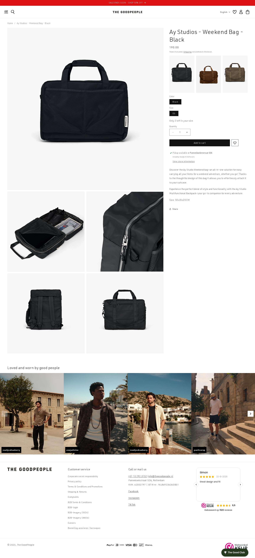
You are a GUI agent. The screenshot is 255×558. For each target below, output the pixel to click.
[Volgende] (251, 414)
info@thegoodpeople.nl (160, 476)
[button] (6, 12)
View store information (184, 161)
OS (174, 113)
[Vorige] (4, 414)
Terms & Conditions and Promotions (85, 486)
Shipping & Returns (77, 491)
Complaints (73, 497)
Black (175, 101)
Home (10, 23)
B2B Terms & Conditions (80, 502)
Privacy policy (74, 481)
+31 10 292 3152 (137, 476)
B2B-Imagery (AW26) (78, 517)
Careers (72, 523)
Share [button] (175, 209)
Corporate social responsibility (83, 476)
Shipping (187, 52)
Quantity (173, 126)
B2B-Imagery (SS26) (78, 512)
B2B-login (73, 507)
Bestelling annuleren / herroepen (84, 528)
